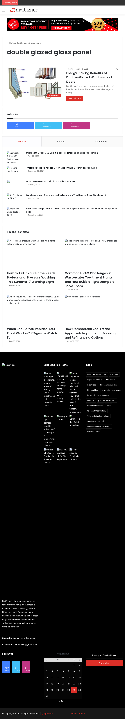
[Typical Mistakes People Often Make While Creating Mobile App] (15, 172)
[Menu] (3, 11)
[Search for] (121, 11)
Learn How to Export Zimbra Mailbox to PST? (50, 181)
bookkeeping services (96, 374)
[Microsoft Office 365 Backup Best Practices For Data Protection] (15, 157)
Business (114, 374)
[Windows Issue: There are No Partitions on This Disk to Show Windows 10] (15, 199)
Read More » (75, 98)
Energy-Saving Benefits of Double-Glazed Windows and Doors (89, 77)
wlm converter (93, 431)
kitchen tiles (92, 390)
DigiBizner (48, 713)
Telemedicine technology (98, 416)
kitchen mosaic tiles (108, 385)
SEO (109, 405)
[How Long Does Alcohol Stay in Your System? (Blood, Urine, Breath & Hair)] (49, 389)
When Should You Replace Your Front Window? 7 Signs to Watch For (32, 333)
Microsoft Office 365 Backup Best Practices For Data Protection (62, 152)
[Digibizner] (24, 10)
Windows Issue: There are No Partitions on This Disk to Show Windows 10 (66, 195)
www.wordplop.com (25, 638)
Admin (70, 69)
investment (110, 379)
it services (91, 385)
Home (12, 43)
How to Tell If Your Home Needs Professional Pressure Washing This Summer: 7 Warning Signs (31, 277)
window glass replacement (98, 426)
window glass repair (95, 421)
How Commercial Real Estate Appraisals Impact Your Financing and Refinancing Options (91, 333)
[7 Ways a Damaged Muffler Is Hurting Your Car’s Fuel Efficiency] (62, 418)
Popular (22, 141)
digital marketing (94, 379)
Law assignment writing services (101, 395)
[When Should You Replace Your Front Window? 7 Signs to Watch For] (33, 310)
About (82, 713)
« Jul (61, 701)
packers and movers (107, 400)
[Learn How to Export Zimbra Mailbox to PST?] (15, 185)
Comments (101, 141)
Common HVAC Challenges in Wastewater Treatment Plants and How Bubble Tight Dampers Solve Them (89, 279)
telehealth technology (96, 411)
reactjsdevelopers (95, 405)
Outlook (90, 400)
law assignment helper (111, 390)
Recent (61, 141)
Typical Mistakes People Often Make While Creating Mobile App (61, 167)
